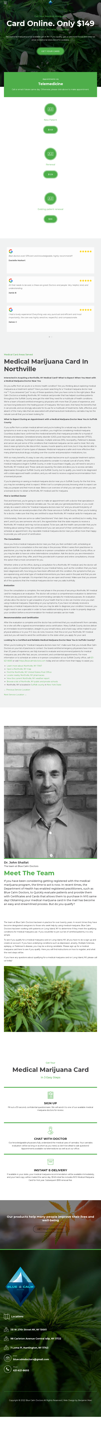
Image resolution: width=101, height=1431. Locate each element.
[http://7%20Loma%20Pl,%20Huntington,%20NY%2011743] (6, 1347)
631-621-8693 (21, 1370)
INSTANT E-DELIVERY (50, 1170)
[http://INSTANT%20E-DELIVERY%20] (50, 1162)
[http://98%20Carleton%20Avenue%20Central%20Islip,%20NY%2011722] (6, 1338)
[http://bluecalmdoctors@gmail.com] (7, 1358)
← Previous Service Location (17, 690)
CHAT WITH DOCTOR (50, 1139)
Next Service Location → (15, 694)
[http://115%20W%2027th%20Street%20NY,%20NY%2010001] (6, 1329)
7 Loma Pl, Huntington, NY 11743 (29, 1347)
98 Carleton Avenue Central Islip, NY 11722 (35, 1338)
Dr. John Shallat (16, 862)
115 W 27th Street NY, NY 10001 (28, 1329)
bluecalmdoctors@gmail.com (31, 1359)
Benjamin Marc (85, 1400)
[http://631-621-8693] (7, 1369)
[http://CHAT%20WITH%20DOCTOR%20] (50, 1131)
